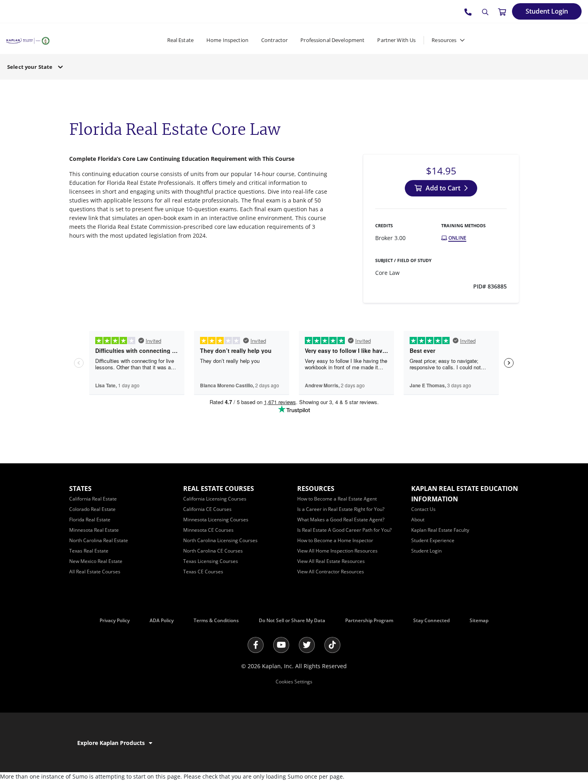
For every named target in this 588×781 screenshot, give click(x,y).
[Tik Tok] (332, 645)
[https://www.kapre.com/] (28, 40)
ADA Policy (162, 620)
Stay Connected (431, 620)
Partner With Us (396, 40)
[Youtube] (281, 645)
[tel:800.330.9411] (468, 12)
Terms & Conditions (216, 620)
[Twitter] (307, 645)
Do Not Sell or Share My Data (292, 620)
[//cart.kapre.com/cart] (502, 12)
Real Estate (180, 40)
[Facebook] (256, 645)
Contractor (274, 40)
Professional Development (332, 40)
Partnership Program (369, 620)
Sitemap (479, 620)
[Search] (485, 12)
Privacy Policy (115, 620)
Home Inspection (227, 40)
